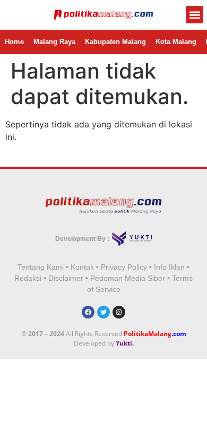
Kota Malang (176, 42)
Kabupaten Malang (115, 42)
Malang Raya (54, 42)
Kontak (82, 267)
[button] (194, 14)
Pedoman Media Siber (127, 278)
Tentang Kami (41, 267)
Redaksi (27, 278)
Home (14, 42)
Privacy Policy (124, 267)
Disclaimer (65, 278)
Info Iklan (169, 267)
